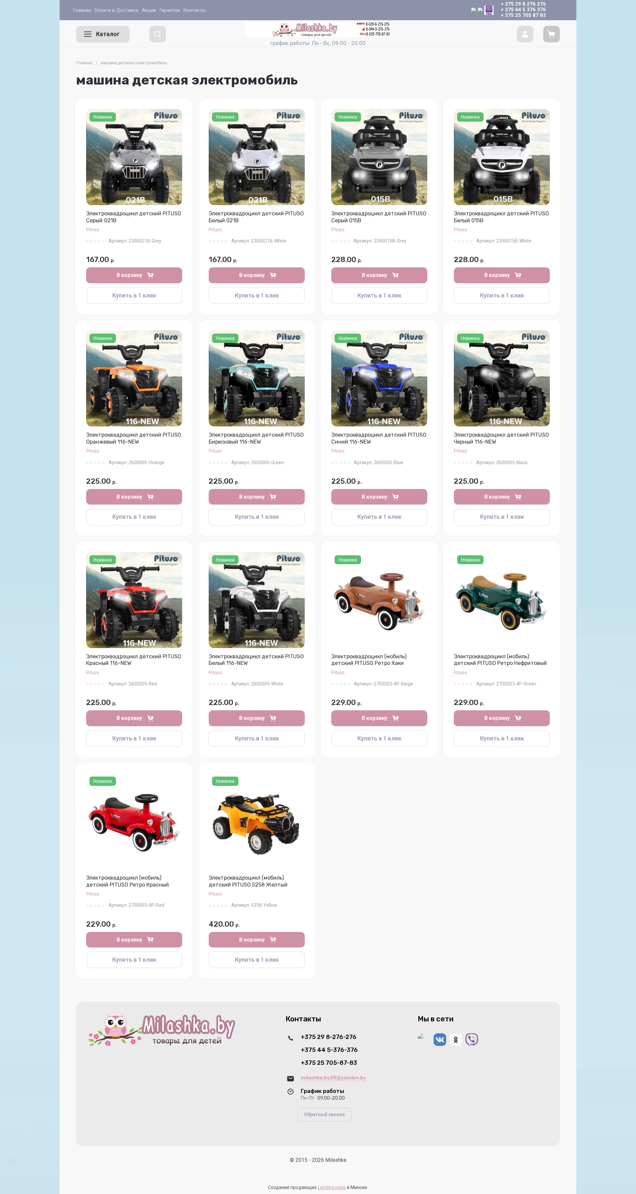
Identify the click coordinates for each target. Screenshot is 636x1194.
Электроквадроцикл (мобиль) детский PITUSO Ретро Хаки (368, 660)
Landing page (332, 1187)
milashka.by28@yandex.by (333, 1078)
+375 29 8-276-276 (328, 1037)
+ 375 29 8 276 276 (523, 4)
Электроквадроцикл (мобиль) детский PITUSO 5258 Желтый (248, 881)
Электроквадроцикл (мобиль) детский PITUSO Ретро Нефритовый (500, 660)
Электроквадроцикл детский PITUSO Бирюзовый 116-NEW (256, 438)
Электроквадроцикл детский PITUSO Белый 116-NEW (256, 660)
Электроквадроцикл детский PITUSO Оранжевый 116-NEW (133, 438)
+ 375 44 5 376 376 (523, 10)
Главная (84, 62)
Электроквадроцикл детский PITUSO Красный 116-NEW (133, 660)
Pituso (92, 229)
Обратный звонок (324, 1114)
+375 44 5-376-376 (329, 1050)
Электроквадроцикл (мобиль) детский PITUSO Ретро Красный (127, 881)
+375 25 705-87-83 (329, 1062)
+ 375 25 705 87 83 (523, 15)
